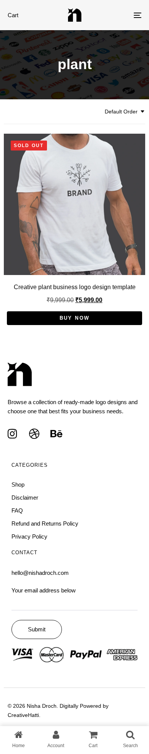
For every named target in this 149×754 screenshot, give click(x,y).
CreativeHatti (23, 715)
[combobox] (125, 111)
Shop (17, 484)
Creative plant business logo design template (75, 287)
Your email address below (43, 590)
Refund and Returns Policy (44, 523)
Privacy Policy (29, 536)
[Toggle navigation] (119, 15)
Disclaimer (24, 497)
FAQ (17, 510)
